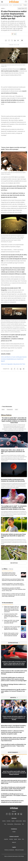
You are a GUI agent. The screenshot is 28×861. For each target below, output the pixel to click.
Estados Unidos (19, 821)
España (13, 821)
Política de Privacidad (19, 849)
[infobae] (14, 2)
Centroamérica (10, 824)
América (4, 821)
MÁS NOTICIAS (14, 563)
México (24, 821)
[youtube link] (15, 814)
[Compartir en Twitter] (12, 40)
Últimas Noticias (17, 824)
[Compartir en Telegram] (18, 40)
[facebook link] (7, 814)
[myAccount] (26, 2)
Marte (3, 409)
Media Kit (14, 842)
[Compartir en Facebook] (9, 40)
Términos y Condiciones (9, 849)
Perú (5, 824)
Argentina (6, 839)
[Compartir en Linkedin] (15, 40)
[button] (2, 1)
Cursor (9, 5)
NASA (16, 409)
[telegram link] (18, 814)
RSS (23, 824)
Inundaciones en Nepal (15, 5)
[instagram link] (13, 814)
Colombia (8, 821)
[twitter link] (10, 814)
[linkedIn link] (21, 814)
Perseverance (10, 409)
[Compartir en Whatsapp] (6, 40)
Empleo (14, 831)
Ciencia (2, 8)
